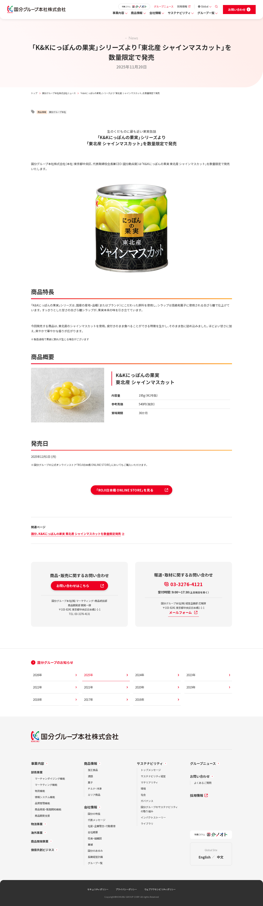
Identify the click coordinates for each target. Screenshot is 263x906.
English (205, 857)
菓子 (90, 782)
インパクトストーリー (153, 817)
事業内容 (118, 13)
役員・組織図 (95, 838)
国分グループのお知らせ (55, 662)
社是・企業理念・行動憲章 (102, 826)
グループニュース (163, 6)
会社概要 (93, 832)
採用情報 (182, 6)
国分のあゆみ (95, 851)
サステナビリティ (179, 13)
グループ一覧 (205, 13)
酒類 (90, 776)
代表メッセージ (96, 820)
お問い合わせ (200, 776)
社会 (143, 795)
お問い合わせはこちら (72, 585)
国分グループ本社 (57, 111)
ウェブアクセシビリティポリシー (160, 889)
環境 (143, 788)
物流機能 (40, 791)
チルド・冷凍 (95, 788)
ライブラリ (147, 823)
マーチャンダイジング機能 (50, 778)
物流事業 (37, 824)
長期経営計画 (95, 857)
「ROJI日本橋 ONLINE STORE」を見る (124, 490)
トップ (34, 93)
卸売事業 (37, 772)
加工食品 (93, 770)
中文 (220, 857)
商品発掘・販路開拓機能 (48, 809)
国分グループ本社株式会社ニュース (59, 93)
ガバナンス (147, 801)
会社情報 (155, 13)
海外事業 (37, 832)
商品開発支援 (42, 816)
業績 (90, 844)
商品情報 (136, 13)
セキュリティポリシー (97, 889)
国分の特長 (94, 814)
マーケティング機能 (46, 785)
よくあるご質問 (202, 783)
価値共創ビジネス (42, 850)
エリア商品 (94, 795)
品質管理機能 (42, 803)
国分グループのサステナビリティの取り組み (159, 809)
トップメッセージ (151, 770)
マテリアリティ (149, 782)
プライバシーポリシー (126, 889)
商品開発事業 (39, 841)
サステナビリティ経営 (153, 776)
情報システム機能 (45, 797)
